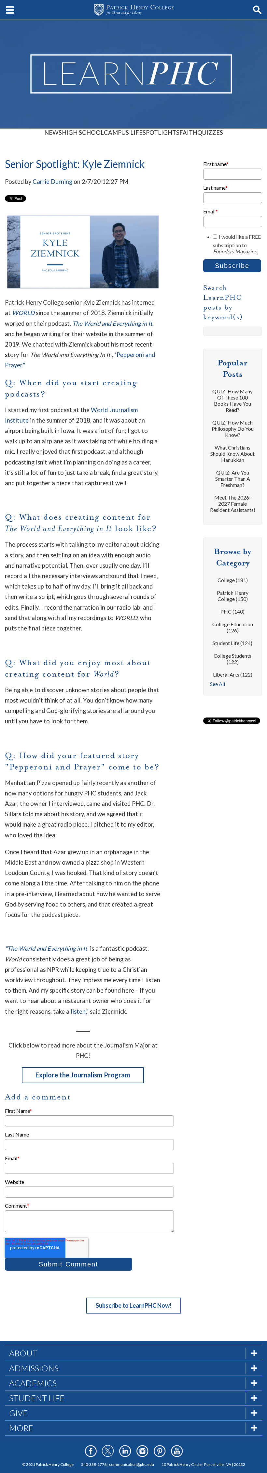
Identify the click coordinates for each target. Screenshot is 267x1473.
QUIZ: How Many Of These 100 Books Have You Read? (232, 400)
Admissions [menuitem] (34, 1368)
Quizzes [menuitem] (210, 132)
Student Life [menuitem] (36, 1398)
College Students (232, 659)
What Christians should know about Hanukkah (232, 453)
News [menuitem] (53, 132)
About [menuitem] (23, 1353)
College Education (232, 627)
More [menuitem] (21, 1428)
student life (232, 643)
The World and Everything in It (112, 323)
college (233, 580)
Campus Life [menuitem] (123, 132)
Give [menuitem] (18, 1413)
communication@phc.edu (131, 1464)
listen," (80, 1011)
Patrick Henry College (232, 596)
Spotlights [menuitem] (161, 132)
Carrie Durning (52, 181)
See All (217, 684)
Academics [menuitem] (33, 1383)
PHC (232, 611)
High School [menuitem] (83, 132)
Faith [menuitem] (188, 132)
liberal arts (232, 674)
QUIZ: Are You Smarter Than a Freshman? (232, 478)
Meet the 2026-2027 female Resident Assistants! (232, 503)
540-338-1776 (93, 1464)
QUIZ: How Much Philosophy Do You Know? (233, 428)
